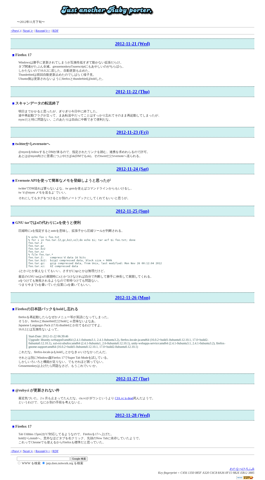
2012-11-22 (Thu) (133, 91)
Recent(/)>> (43, 30)
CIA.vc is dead (124, 398)
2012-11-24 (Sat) (132, 168)
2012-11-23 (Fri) (132, 132)
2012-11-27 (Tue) (132, 378)
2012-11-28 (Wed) (132, 415)
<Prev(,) (16, 30)
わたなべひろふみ (241, 468)
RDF (55, 30)
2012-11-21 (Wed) (132, 43)
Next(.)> (28, 30)
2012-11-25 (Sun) (132, 211)
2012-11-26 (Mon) (132, 297)
